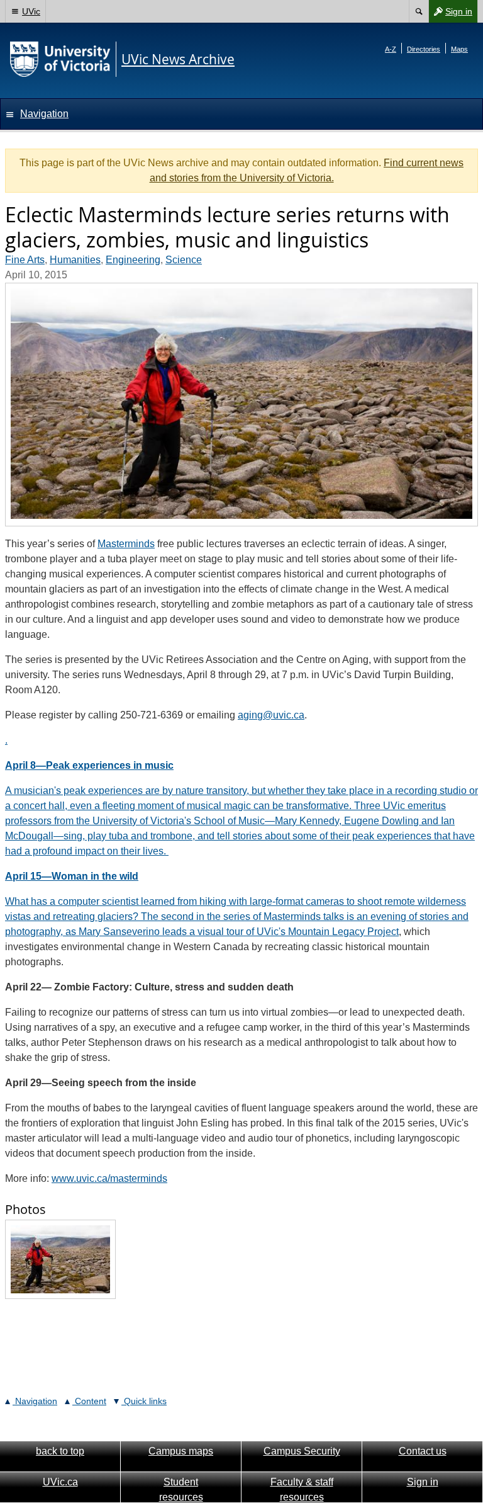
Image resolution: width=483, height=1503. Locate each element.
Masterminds (126, 543)
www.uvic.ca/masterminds (109, 1178)
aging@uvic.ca (271, 715)
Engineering (133, 259)
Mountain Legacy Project (343, 931)
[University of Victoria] (60, 59)
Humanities (75, 259)
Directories (423, 49)
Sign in (450, 14)
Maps (459, 49)
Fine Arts (25, 259)
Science (183, 259)
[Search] (418, 11)
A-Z (390, 49)
